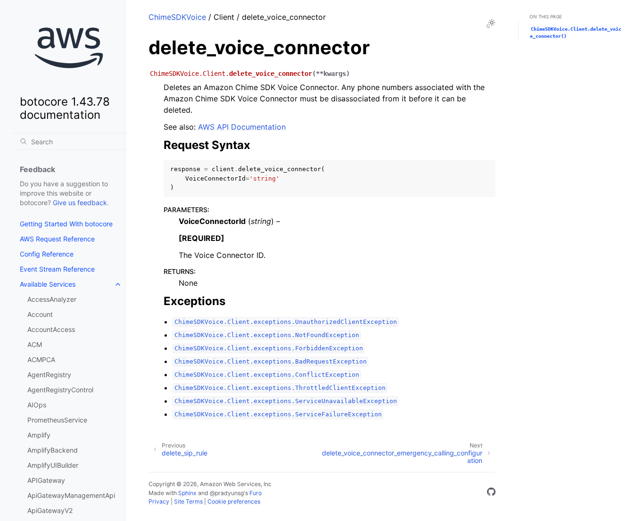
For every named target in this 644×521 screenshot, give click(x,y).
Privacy (159, 501)
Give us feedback (80, 202)
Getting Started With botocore (66, 224)
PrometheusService (57, 420)
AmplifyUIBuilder (52, 465)
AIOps (36, 405)
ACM (34, 344)
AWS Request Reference (57, 239)
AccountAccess (51, 329)
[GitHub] (491, 493)
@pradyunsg (227, 492)
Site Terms (188, 501)
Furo (255, 492)
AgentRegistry (49, 375)
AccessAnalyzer (51, 299)
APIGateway (46, 480)
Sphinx (187, 492)
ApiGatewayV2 (50, 510)
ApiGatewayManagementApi (71, 495)
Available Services (47, 284)
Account (40, 314)
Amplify (38, 435)
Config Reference (47, 254)
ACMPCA (41, 360)
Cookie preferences (233, 501)
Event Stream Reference (57, 269)
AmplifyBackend (52, 450)
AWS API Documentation (242, 127)
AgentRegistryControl (60, 390)
